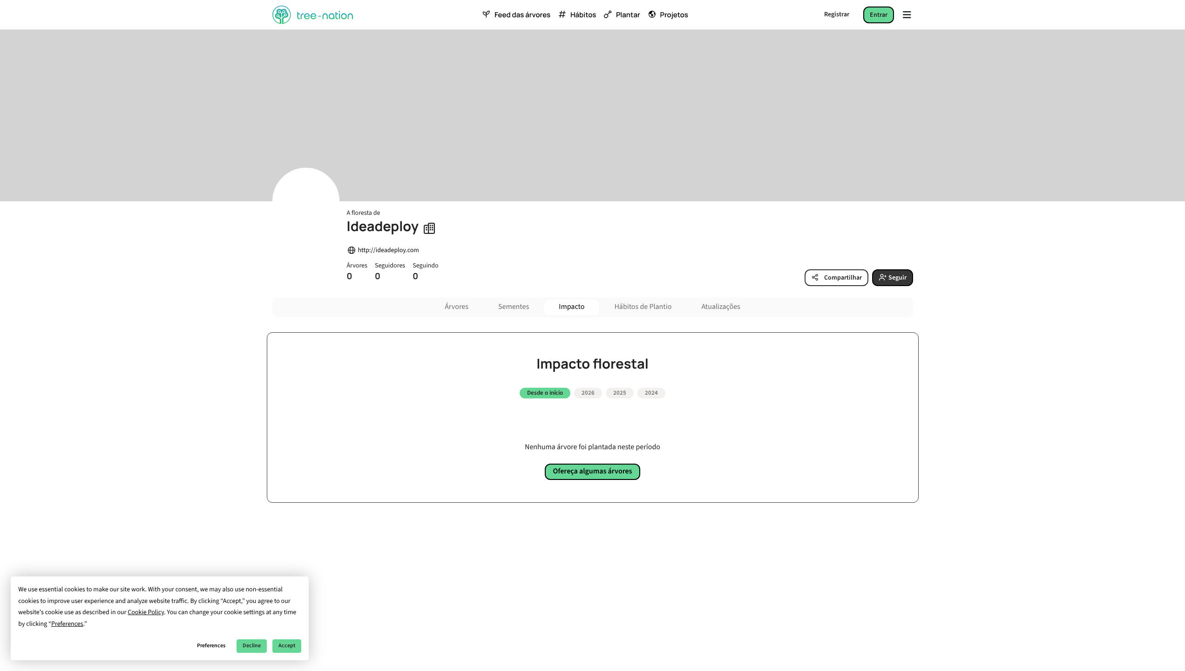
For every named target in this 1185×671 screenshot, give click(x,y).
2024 (651, 393)
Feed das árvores (522, 15)
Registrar (836, 14)
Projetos (674, 15)
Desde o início (545, 393)
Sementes (513, 307)
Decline (252, 646)
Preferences (211, 646)
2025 (619, 393)
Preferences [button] (67, 624)
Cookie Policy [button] (146, 612)
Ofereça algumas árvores (592, 471)
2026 (588, 393)
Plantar (628, 15)
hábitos (583, 15)
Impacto (571, 307)
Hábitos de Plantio (642, 307)
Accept (286, 646)
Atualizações (720, 307)
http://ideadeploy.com (388, 250)
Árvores (456, 307)
